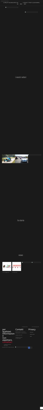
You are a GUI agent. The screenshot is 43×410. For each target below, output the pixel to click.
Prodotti (21, 4)
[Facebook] (12, 1)
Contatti (25, 4)
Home (17, 4)
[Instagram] (31, 348)
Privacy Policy (31, 332)
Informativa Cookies (32, 334)
